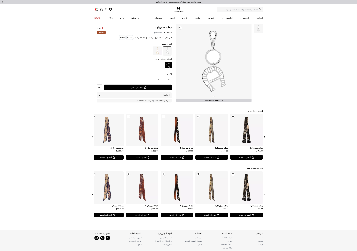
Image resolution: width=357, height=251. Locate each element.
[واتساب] (108, 238)
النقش (200, 244)
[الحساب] (105, 9)
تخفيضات (158, 18)
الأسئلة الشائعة (227, 238)
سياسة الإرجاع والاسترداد (163, 241)
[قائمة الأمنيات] (111, 9)
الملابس (198, 18)
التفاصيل (166, 95)
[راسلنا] (96, 238)
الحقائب (211, 18)
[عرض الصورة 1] (258, 28)
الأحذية (184, 18)
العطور (172, 18)
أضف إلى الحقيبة (245, 157)
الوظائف (260, 244)
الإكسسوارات (227, 18)
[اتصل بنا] (102, 238)
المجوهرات (244, 18)
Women (135, 18)
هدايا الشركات (227, 248)
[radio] (167, 50)
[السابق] (264, 137)
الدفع (140, 244)
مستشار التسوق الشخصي (193, 241)
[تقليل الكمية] (169, 79)
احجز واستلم (167, 244)
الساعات (259, 18)
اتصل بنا (229, 241)
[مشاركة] (99, 87)
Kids (110, 18)
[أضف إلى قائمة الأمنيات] (180, 27)
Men (122, 18)
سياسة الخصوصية (135, 241)
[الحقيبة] (101, 9)
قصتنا (261, 238)
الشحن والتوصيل (166, 238)
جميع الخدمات (197, 238)
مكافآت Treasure (226, 244)
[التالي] (92, 137)
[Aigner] (178, 9)
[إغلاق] (3, 2)
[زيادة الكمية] (159, 79)
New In (97, 18)
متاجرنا (260, 241)
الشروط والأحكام (135, 238)
